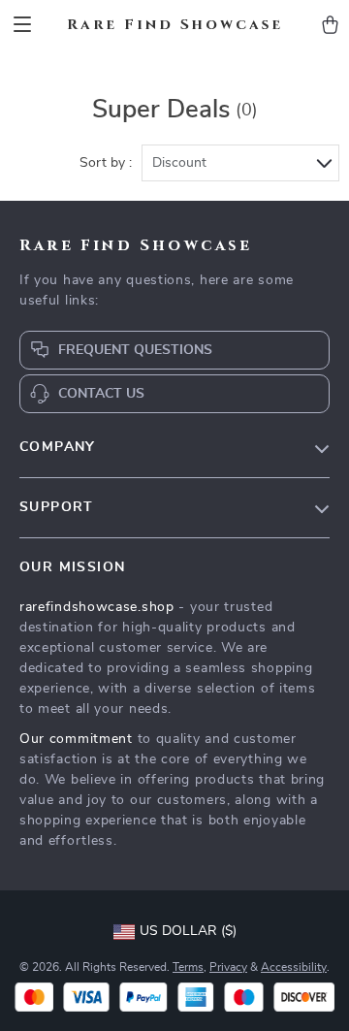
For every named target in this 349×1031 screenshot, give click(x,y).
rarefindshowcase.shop (96, 607)
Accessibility (294, 967)
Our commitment (76, 739)
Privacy (228, 967)
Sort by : (105, 163)
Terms (188, 967)
